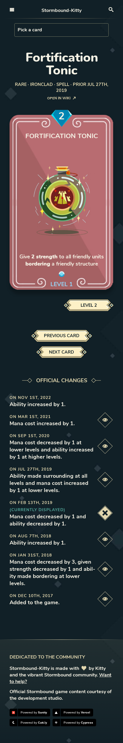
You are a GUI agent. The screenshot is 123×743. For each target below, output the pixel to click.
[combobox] (18, 30)
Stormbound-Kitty (61, 10)
